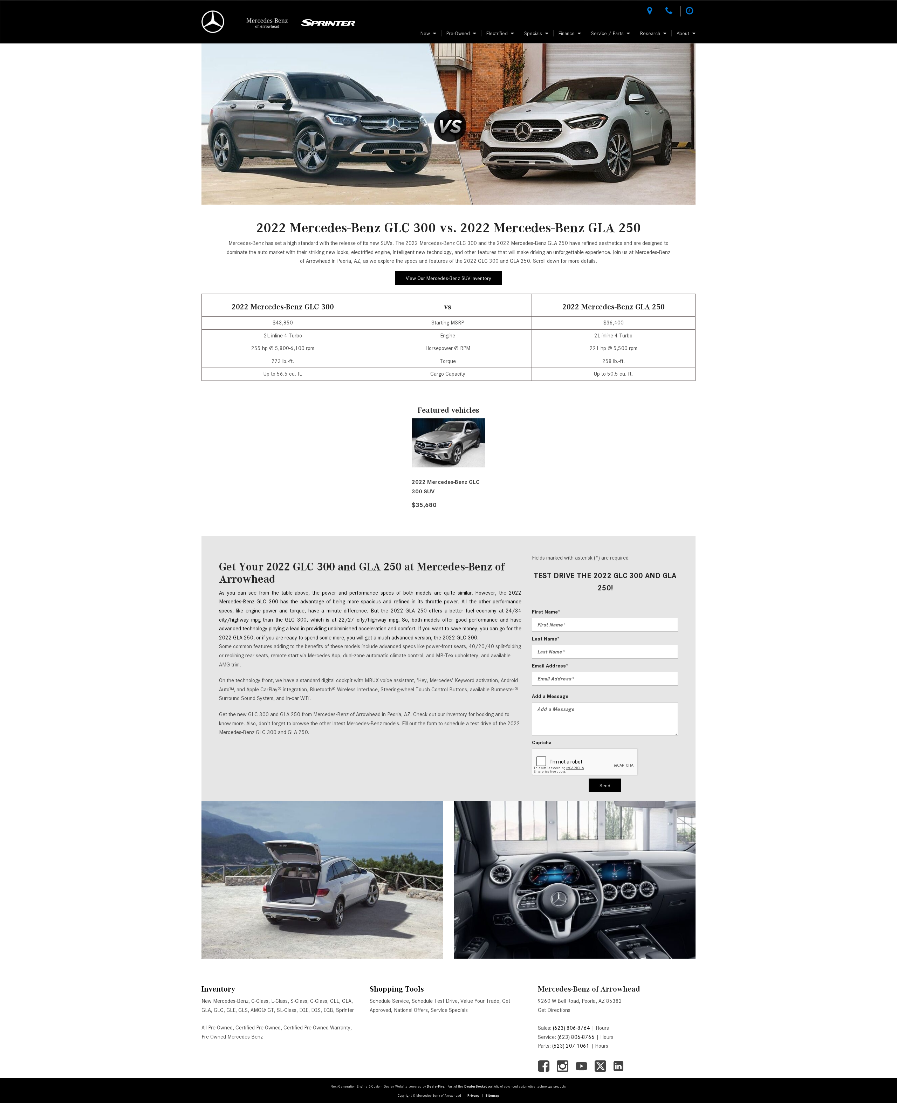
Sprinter (345, 1010)
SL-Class (286, 1010)
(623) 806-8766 (576, 1037)
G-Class (318, 1001)
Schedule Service (389, 1001)
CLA (346, 1001)
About (683, 33)
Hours (602, 1028)
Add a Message (550, 696)
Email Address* (550, 666)
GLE (230, 1010)
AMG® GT (262, 1010)
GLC (219, 1010)
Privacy (473, 1095)
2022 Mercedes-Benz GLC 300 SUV (446, 487)
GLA (206, 1010)
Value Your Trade (479, 1001)
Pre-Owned (458, 33)
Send (605, 785)
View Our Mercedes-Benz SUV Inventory (448, 278)
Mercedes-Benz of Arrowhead (589, 989)
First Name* (546, 612)
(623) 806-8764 (571, 1028)
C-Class (259, 1001)
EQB (328, 1010)
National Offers (411, 1010)
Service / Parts (607, 33)
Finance (567, 33)
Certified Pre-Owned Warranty (316, 1028)
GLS (243, 1010)
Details (431, 522)
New (425, 33)
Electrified (497, 33)
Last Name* (546, 639)
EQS (316, 1010)
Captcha (542, 742)
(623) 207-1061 (570, 1046)
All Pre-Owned (217, 1028)
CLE (334, 1001)
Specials (533, 33)
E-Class (279, 1001)
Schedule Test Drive (435, 1001)
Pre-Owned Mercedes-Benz (232, 1037)
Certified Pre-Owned (258, 1028)
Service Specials (449, 1010)
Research (650, 33)
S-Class (298, 1001)
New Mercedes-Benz (224, 1001)
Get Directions (554, 1010)
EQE (303, 1010)
